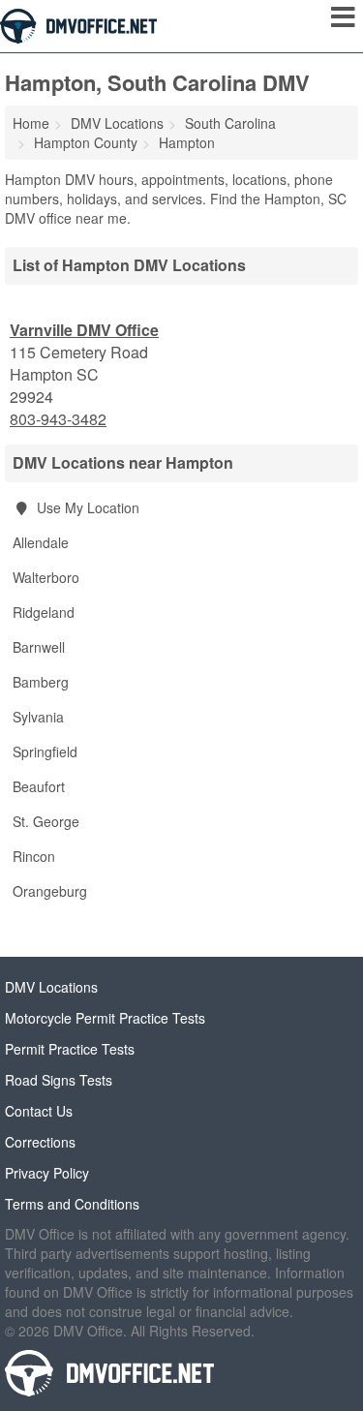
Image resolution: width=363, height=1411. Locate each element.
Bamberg (41, 681)
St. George (46, 821)
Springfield (45, 751)
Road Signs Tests (58, 1079)
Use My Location (86, 507)
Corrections (40, 1141)
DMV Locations (51, 987)
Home (31, 123)
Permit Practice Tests (70, 1048)
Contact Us (39, 1110)
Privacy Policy (47, 1172)
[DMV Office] (78, 24)
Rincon (34, 856)
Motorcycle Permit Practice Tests (105, 1018)
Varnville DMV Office (84, 330)
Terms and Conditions (72, 1203)
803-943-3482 (58, 419)
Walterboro (46, 577)
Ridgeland (44, 612)
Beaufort (39, 786)
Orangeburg (50, 891)
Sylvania (38, 716)
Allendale (41, 542)
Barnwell (39, 647)
